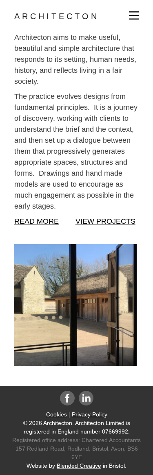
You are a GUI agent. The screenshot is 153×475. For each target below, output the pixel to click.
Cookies (56, 414)
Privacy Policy (89, 414)
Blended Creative (79, 465)
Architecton (56, 16)
